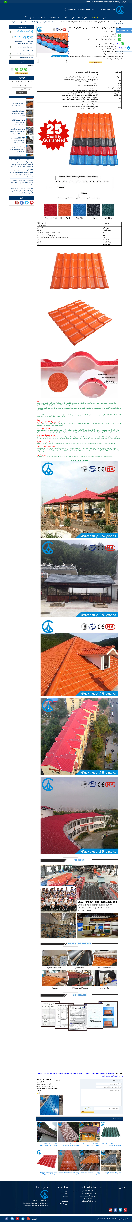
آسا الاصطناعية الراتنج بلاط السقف (100, 22)
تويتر (66, 1198)
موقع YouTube (63, 1203)
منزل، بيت (119, 22)
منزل (104, 18)
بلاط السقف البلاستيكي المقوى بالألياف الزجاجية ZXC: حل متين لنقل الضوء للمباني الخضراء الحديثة (21, 178)
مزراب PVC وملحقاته (26, 57)
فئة (114, 22)
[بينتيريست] (32, 203)
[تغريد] (12, 1219)
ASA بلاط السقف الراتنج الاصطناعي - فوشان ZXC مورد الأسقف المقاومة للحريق (17, 136)
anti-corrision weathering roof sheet (50, 1073)
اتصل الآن (21, 73)
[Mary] (16, 69)
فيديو (32, 18)
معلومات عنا (83, 18)
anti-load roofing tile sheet (104, 1073)
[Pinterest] (17, 1219)
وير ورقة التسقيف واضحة (25, 54)
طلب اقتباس (54, 18)
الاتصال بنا (41, 18)
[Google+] (28, 1219)
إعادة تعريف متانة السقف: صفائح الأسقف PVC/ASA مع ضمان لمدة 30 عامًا (22, 169)
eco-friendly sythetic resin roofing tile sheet (79, 1073)
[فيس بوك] (6, 1219)
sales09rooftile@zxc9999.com (81, 9)
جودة (72, 18)
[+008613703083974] (40, 1093)
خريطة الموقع (123, 1188)
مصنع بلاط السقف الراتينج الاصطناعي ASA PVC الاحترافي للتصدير (18, 154)
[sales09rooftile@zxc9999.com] (38, 1093)
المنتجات (95, 18)
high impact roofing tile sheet (112, 1076)
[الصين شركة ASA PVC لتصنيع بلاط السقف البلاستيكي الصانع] (30, 100)
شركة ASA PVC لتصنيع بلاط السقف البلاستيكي (18, 100)
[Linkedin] (23, 1219)
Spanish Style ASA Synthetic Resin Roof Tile (74, 22)
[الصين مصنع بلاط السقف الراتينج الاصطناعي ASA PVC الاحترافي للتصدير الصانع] (30, 154)
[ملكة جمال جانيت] (12, 69)
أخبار (65, 18)
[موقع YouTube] (17, 203)
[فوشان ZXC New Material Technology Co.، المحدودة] (120, 14)
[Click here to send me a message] (119, 35)
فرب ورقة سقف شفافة (25, 47)
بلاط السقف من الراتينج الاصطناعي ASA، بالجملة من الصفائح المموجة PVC (17, 127)
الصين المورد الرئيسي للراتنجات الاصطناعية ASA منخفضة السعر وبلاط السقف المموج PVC (18, 109)
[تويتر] (27, 203)
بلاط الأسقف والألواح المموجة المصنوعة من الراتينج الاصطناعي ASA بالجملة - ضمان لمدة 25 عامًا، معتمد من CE (18, 118)
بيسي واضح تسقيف (27, 50)
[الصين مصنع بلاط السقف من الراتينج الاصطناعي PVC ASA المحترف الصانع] (30, 145)
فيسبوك (65, 1196)
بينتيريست (64, 1201)
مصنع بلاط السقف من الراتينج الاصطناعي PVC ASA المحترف (17, 145)
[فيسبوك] (22, 203)
